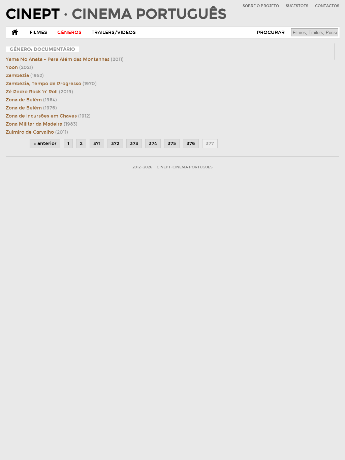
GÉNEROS (69, 32)
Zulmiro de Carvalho (37, 132)
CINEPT (116, 14)
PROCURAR (271, 32)
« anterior (45, 143)
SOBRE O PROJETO (261, 6)
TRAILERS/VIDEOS (114, 32)
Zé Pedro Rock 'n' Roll (39, 92)
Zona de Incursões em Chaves (48, 116)
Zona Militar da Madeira (41, 124)
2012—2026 (142, 167)
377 (210, 143)
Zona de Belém (31, 100)
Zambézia (25, 75)
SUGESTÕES (297, 6)
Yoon (19, 67)
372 (115, 143)
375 (172, 143)
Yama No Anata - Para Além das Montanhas (65, 59)
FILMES (38, 32)
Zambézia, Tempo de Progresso (51, 84)
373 (134, 143)
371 (96, 143)
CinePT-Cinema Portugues (185, 167)
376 (191, 143)
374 (153, 143)
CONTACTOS (327, 6)
